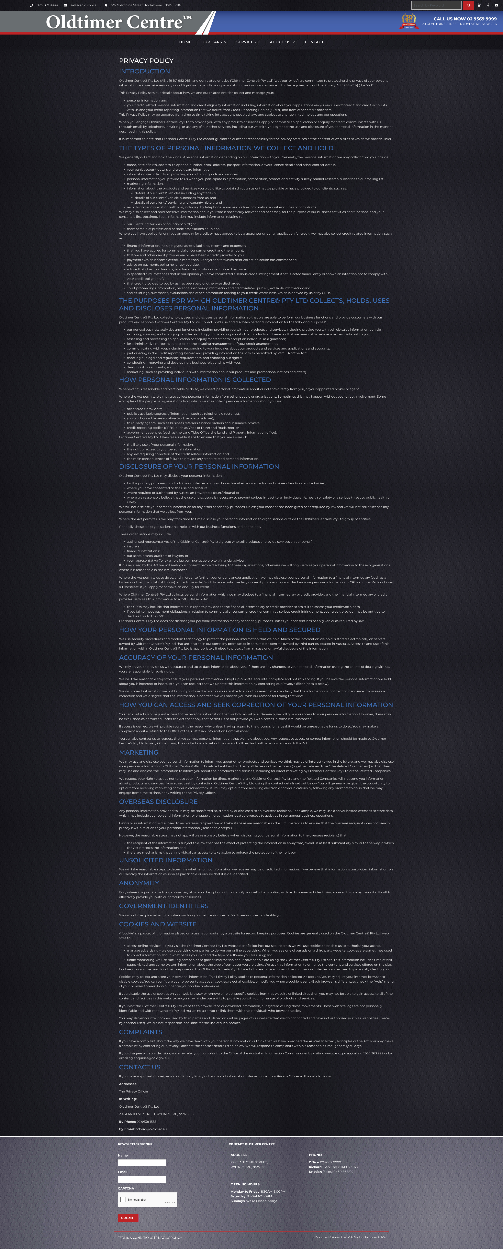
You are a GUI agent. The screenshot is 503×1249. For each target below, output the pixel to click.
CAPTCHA (126, 1188)
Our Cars (211, 42)
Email (122, 1172)
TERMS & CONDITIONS (135, 1238)
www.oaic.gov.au (338, 1053)
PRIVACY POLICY (169, 1238)
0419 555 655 (349, 1167)
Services (246, 42)
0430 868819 (343, 1172)
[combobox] (436, 5)
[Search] (468, 5)
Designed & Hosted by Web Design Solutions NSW (350, 1237)
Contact (314, 42)
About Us (280, 42)
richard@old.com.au (151, 1129)
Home (185, 42)
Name (123, 1155)
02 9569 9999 (330, 1162)
